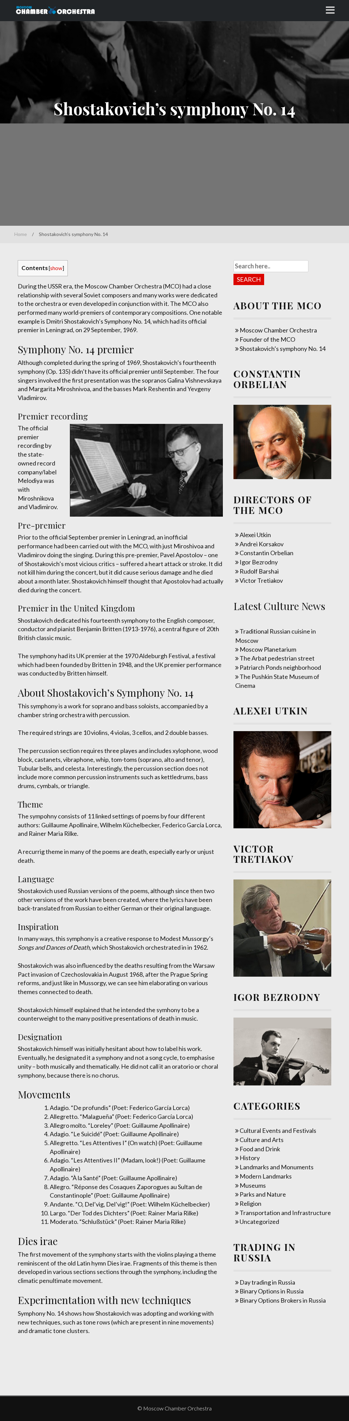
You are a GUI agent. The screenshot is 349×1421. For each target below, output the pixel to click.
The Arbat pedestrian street (277, 658)
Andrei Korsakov (262, 544)
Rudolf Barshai (259, 571)
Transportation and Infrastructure (285, 1212)
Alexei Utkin (255, 534)
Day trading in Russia (267, 1282)
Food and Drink (260, 1149)
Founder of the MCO (267, 339)
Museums (253, 1185)
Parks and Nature (263, 1194)
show (56, 268)
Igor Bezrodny (259, 562)
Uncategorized (259, 1221)
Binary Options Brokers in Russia (283, 1300)
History (250, 1157)
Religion (250, 1203)
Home (20, 234)
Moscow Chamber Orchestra (278, 330)
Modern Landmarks (266, 1176)
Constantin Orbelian (266, 553)
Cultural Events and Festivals (278, 1130)
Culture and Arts (262, 1139)
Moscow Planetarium (268, 649)
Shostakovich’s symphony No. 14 (282, 348)
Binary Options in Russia (272, 1291)
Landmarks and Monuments (277, 1167)
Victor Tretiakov (261, 580)
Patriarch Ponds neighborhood (280, 667)
